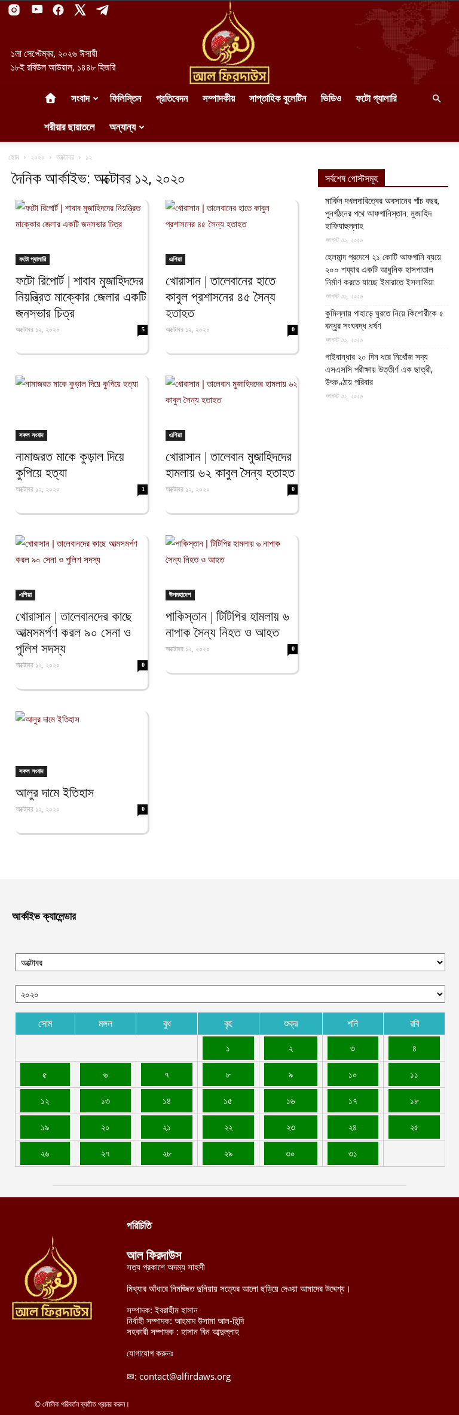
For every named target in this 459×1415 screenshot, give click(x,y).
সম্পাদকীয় (219, 98)
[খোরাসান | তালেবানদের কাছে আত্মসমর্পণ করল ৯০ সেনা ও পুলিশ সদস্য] (82, 567)
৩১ (352, 1153)
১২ (45, 1100)
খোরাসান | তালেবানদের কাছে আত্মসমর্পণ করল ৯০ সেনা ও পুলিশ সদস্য (74, 632)
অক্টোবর (65, 157)
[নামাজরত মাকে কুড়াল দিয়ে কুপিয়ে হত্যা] (82, 408)
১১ (414, 1074)
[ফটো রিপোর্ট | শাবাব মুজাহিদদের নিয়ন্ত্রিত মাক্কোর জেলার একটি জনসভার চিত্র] (82, 232)
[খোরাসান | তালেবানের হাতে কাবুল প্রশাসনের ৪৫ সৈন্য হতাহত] (232, 232)
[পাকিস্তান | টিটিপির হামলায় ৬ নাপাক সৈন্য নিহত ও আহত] (232, 567)
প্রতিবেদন (172, 98)
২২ (228, 1127)
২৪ (352, 1127)
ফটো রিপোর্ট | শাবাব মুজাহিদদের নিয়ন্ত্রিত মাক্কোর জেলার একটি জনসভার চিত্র (81, 297)
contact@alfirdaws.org (185, 1376)
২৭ (105, 1153)
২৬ (45, 1153)
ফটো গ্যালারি (376, 98)
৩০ (290, 1153)
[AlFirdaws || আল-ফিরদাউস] (229, 42)
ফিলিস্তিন (126, 98)
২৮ (167, 1153)
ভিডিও (331, 98)
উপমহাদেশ (180, 594)
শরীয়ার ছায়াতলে (69, 127)
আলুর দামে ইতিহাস (55, 792)
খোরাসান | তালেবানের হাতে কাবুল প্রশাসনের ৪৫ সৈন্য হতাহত (221, 297)
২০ (105, 1127)
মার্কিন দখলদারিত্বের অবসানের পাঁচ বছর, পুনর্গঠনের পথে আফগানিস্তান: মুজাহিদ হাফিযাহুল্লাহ (382, 213)
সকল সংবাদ (31, 434)
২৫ (414, 1127)
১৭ (352, 1100)
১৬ (290, 1100)
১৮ (414, 1100)
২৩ (290, 1127)
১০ (352, 1074)
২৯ (228, 1153)
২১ (167, 1127)
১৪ (167, 1100)
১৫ (228, 1100)
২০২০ (37, 157)
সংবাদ (80, 98)
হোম (13, 157)
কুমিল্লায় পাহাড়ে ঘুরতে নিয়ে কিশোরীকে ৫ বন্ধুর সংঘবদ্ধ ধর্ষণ (384, 319)
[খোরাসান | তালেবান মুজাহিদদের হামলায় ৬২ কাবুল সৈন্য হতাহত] (232, 408)
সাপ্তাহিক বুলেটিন (278, 98)
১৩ (105, 1100)
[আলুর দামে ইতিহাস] (82, 743)
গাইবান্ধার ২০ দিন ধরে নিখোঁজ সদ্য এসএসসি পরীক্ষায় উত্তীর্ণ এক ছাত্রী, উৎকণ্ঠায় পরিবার (379, 370)
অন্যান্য (122, 127)
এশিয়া (175, 259)
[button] (436, 99)
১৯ (45, 1127)
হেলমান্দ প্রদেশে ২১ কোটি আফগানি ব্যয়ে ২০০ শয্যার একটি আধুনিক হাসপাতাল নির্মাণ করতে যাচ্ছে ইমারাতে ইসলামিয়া (383, 270)
